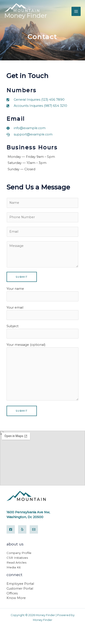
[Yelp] (22, 529)
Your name (15, 289)
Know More (16, 598)
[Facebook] (11, 529)
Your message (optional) (26, 345)
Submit (22, 276)
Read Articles (16, 562)
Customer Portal (20, 588)
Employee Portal (20, 584)
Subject (13, 326)
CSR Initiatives (17, 557)
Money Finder (25, 15)
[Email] (34, 529)
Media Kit (14, 567)
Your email (15, 307)
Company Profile (19, 553)
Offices (12, 593)
